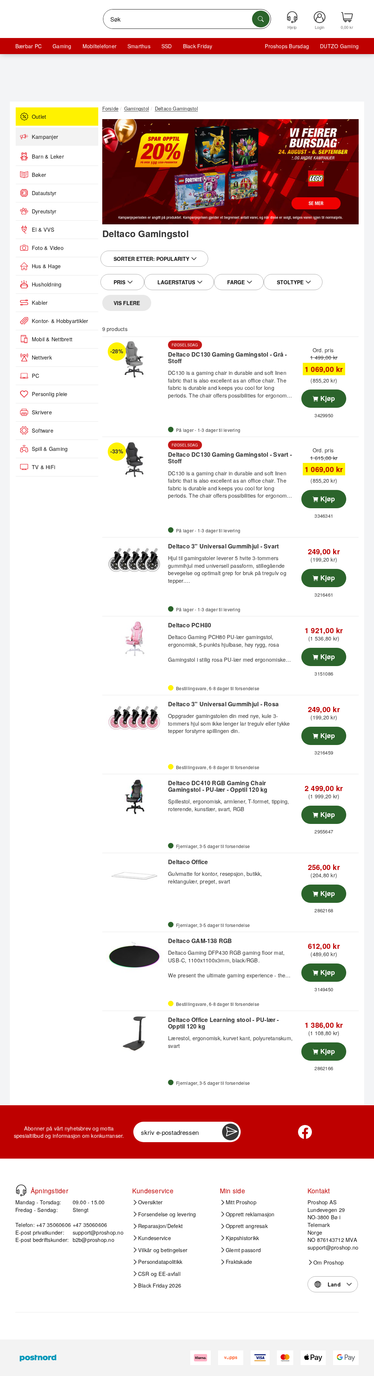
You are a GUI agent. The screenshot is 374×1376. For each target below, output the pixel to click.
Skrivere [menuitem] (42, 412)
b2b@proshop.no (93, 1239)
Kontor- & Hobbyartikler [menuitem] (60, 320)
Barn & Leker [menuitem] (48, 156)
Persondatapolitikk (160, 1261)
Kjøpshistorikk (242, 1238)
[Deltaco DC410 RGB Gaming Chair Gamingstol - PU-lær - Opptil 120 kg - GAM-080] (134, 797)
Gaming (62, 46)
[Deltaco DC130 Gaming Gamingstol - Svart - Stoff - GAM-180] (134, 460)
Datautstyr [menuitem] (44, 193)
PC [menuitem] (35, 375)
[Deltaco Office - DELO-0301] (134, 876)
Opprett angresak (247, 1225)
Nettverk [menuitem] (42, 357)
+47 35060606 (90, 1224)
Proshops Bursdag (287, 46)
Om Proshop (328, 1262)
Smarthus (138, 46)
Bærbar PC (28, 46)
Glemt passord (243, 1250)
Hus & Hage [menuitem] (46, 266)
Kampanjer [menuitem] (45, 136)
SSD (166, 46)
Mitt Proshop (241, 1202)
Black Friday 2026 (159, 1285)
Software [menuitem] (42, 430)
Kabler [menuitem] (39, 302)
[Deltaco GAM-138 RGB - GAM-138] (134, 955)
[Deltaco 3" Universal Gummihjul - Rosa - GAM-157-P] (134, 718)
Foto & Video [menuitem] (48, 247)
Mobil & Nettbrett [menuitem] (52, 339)
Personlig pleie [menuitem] (50, 394)
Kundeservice (154, 1238)
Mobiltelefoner (100, 46)
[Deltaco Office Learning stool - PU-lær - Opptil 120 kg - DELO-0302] (134, 1034)
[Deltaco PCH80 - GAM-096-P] (134, 639)
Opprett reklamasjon (250, 1214)
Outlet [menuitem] (39, 116)
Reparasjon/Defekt (160, 1225)
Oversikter (150, 1202)
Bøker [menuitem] (39, 174)
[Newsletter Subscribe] (230, 1132)
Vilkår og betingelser (162, 1250)
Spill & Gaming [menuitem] (50, 448)
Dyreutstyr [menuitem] (44, 211)
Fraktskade (239, 1261)
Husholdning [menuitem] (47, 284)
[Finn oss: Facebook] (305, 1132)
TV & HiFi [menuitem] (43, 467)
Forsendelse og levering (167, 1214)
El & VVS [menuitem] (43, 229)
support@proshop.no (98, 1232)
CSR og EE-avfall (159, 1273)
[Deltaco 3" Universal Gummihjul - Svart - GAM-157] (134, 560)
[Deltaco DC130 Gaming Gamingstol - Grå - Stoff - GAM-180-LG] (134, 360)
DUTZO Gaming (339, 46)
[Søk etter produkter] (261, 19)
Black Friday (198, 46)
